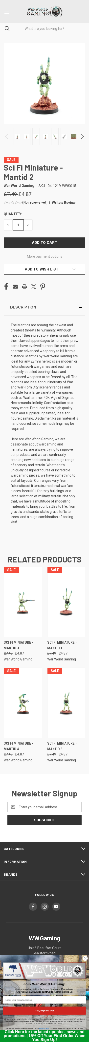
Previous (6, 136)
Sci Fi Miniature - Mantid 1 (62, 645)
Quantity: (13, 214)
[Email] (15, 286)
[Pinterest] (42, 286)
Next (82, 136)
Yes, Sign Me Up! (44, 1010)
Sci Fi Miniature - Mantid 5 (62, 746)
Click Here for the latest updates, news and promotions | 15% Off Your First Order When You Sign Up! (45, 1036)
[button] (61, 203)
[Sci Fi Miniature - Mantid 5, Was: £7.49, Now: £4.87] (66, 703)
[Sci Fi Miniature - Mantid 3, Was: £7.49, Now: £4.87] (23, 602)
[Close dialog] (85, 958)
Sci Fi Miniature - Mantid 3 (18, 645)
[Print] (24, 286)
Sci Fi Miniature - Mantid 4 (18, 746)
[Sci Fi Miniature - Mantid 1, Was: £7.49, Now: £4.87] (66, 602)
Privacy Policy (43, 1028)
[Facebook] (6, 286)
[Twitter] (33, 286)
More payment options (44, 256)
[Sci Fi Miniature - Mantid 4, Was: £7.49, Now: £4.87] (23, 703)
